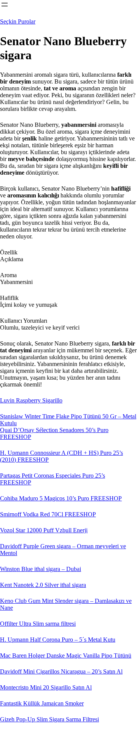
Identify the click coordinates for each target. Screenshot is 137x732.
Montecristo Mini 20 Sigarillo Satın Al (46, 687)
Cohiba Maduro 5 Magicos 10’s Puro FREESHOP (61, 498)
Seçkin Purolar (17, 21)
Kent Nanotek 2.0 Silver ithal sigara (43, 585)
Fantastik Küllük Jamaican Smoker (42, 703)
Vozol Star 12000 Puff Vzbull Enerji (44, 530)
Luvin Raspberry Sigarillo (31, 400)
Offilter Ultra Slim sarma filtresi (38, 623)
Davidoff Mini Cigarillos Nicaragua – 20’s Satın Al (61, 671)
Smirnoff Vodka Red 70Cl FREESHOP (48, 514)
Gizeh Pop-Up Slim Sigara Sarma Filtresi (49, 719)
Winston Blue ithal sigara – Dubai (40, 569)
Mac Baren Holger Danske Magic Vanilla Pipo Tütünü (65, 655)
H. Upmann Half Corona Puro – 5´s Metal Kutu (57, 639)
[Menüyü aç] (4, 4)
